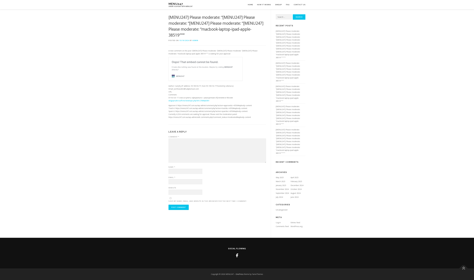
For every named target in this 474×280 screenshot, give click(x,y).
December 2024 (297, 185)
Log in (278, 222)
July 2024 (279, 197)
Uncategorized (281, 210)
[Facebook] (237, 255)
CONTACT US (300, 5)
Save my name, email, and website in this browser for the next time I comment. (207, 201)
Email (171, 177)
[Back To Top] (463, 268)
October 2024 (296, 189)
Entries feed (295, 222)
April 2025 (294, 177)
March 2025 (280, 181)
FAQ (287, 5)
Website (172, 188)
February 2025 (296, 181)
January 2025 (281, 185)
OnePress (239, 274)
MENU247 (175, 3)
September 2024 (282, 193)
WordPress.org (296, 226)
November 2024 (282, 189)
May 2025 (280, 177)
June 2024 (294, 197)
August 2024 (296, 193)
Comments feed (282, 226)
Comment (173, 137)
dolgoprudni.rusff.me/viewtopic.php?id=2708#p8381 (188, 100)
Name (171, 167)
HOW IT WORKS (264, 5)
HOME (250, 5)
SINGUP (278, 5)
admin (195, 40)
